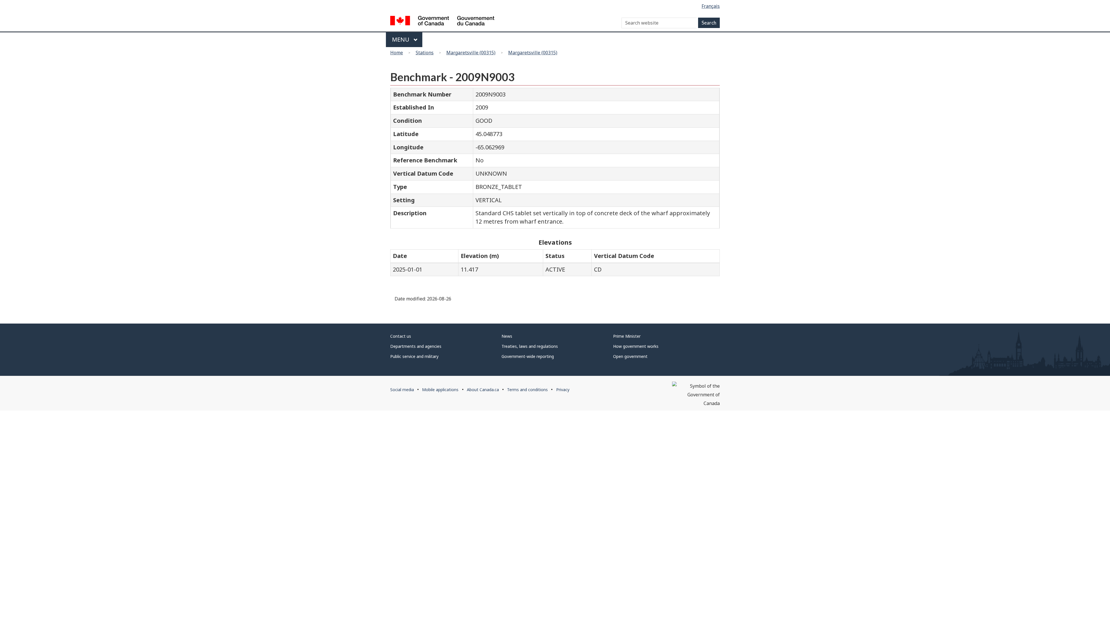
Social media (402, 389)
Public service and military (414, 356)
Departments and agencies (415, 346)
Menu (401, 39)
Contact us (400, 336)
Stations (425, 52)
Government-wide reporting (528, 356)
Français (711, 6)
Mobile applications (440, 389)
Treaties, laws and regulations (530, 346)
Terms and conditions (527, 389)
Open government (630, 356)
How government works (635, 346)
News (507, 336)
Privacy (562, 389)
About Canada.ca (483, 389)
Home (396, 52)
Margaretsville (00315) (470, 52)
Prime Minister (627, 336)
